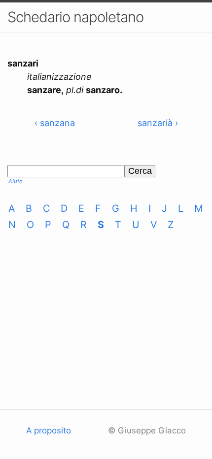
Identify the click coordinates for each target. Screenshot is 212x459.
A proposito (48, 430)
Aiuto (15, 181)
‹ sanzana (55, 123)
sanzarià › (158, 123)
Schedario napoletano (75, 17)
